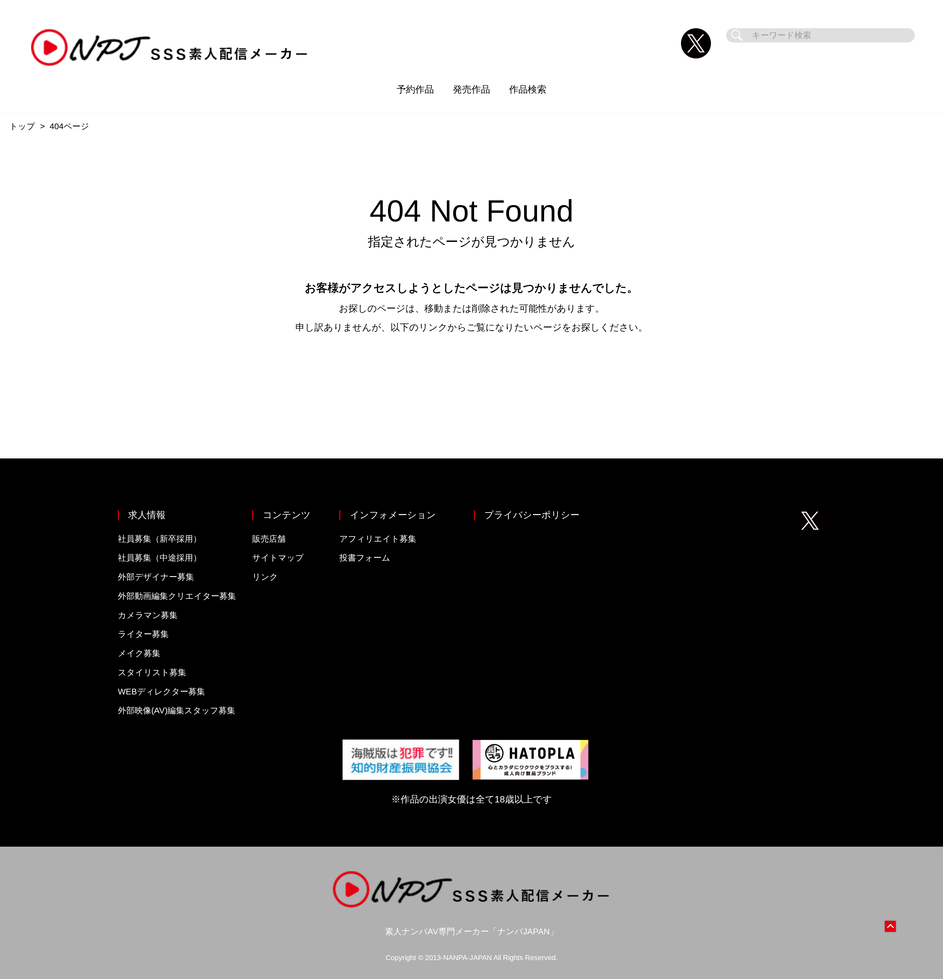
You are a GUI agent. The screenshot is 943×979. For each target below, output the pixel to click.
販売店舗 (269, 538)
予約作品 (415, 89)
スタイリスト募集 (152, 672)
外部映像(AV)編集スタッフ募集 (176, 710)
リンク (265, 576)
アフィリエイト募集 (377, 538)
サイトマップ (278, 557)
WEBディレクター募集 (161, 691)
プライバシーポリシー (532, 515)
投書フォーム (364, 557)
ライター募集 (143, 634)
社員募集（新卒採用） (159, 538)
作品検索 (527, 89)
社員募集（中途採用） (159, 557)
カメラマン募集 (148, 615)
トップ (22, 126)
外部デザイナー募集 (156, 576)
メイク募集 (139, 653)
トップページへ (471, 374)
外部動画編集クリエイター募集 (177, 596)
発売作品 (471, 89)
